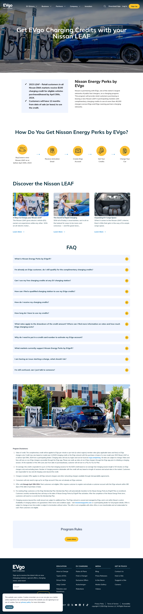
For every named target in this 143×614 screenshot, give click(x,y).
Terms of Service (113, 604)
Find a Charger (82, 576)
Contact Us (119, 571)
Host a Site (119, 576)
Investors (88, 6)
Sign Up (134, 6)
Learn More (17, 232)
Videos (98, 589)
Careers (118, 584)
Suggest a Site (120, 580)
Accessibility (126, 604)
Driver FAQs (61, 580)
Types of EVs (61, 576)
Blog (97, 571)
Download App (114, 6)
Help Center (61, 584)
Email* (16, 587)
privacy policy (26, 602)
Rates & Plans (81, 571)
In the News (100, 580)
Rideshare (80, 589)
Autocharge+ (81, 584)
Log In (124, 6)
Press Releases (101, 576)
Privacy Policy (99, 604)
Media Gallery (100, 584)
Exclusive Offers (82, 580)
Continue (9, 607)
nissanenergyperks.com (83, 503)
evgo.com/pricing (95, 458)
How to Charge (62, 571)
